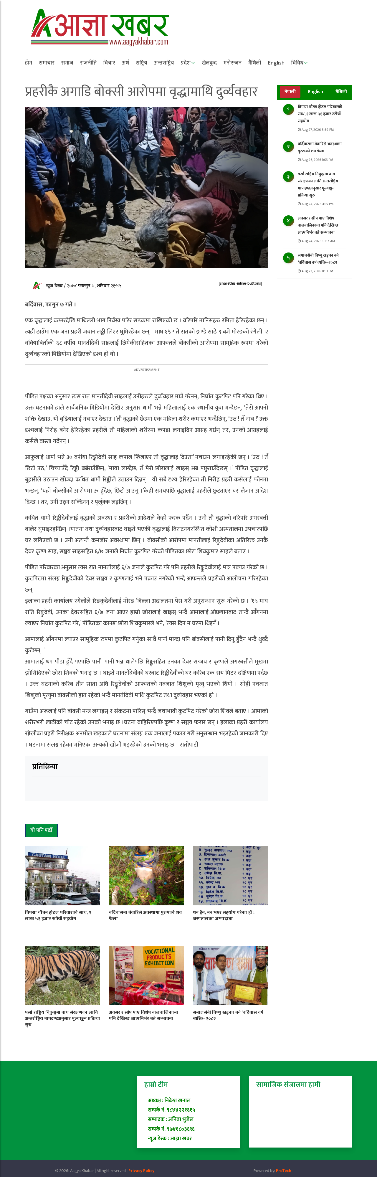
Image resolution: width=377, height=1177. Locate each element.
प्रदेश (186, 63)
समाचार (46, 63)
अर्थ (125, 63)
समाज (67, 63)
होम (28, 63)
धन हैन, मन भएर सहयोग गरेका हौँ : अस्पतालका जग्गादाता (223, 916)
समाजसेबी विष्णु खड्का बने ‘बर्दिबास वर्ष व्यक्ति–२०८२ (318, 259)
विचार (109, 63)
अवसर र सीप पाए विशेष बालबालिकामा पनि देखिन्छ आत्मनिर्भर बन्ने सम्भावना (318, 225)
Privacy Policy (141, 1170)
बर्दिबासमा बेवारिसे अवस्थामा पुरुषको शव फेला (320, 147)
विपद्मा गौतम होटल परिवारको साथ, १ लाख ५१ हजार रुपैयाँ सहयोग (320, 113)
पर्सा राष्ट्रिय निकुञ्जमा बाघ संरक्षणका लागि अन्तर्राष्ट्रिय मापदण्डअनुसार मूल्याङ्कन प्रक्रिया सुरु (318, 185)
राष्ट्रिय (141, 63)
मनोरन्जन (233, 63)
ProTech (283, 1170)
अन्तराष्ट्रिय (164, 63)
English (276, 63)
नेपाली (290, 92)
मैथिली (254, 63)
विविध (297, 63)
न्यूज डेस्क (55, 286)
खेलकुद (209, 63)
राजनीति (88, 63)
